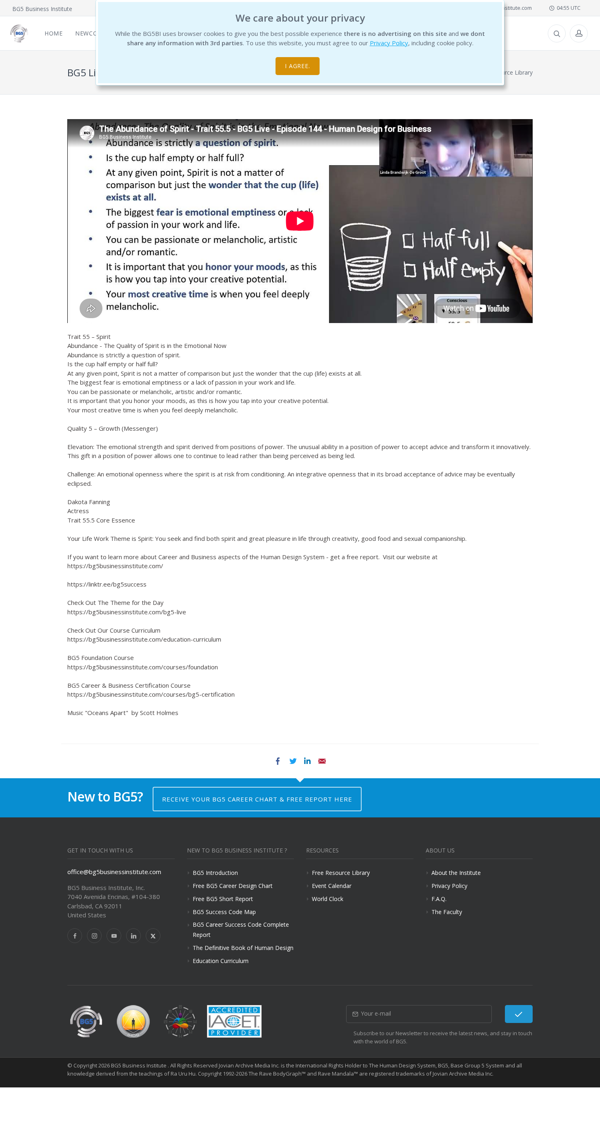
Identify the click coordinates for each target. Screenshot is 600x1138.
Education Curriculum (221, 961)
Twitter (292, 761)
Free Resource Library (341, 873)
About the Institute (456, 873)
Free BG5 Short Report (223, 899)
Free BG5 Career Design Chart (233, 886)
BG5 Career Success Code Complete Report (241, 930)
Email (322, 761)
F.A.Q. (439, 899)
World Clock (327, 899)
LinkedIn (307, 761)
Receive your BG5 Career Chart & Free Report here (257, 799)
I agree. (298, 66)
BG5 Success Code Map (224, 912)
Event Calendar (331, 886)
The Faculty (446, 912)
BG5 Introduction (215, 873)
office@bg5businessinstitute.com (114, 872)
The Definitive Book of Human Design (243, 948)
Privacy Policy (389, 43)
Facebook (277, 761)
